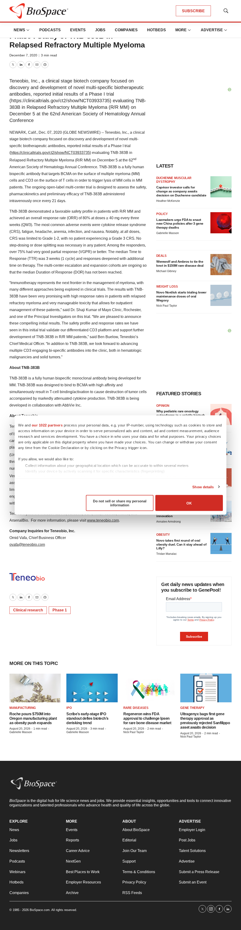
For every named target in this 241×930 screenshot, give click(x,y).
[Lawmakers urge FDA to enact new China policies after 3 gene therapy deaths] (221, 222)
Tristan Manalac (166, 553)
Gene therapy (192, 708)
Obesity (163, 534)
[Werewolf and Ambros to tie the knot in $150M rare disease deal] (221, 264)
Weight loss (167, 286)
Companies (126, 30)
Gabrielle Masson (167, 233)
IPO (69, 708)
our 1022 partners (47, 425)
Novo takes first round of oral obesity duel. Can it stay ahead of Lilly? (181, 544)
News (19, 30)
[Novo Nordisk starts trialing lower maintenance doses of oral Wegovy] (221, 295)
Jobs (100, 30)
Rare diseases (136, 708)
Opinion (162, 405)
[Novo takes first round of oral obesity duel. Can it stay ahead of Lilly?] (221, 543)
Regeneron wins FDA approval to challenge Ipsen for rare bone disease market (147, 718)
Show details (203, 487)
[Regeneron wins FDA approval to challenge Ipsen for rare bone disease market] (149, 688)
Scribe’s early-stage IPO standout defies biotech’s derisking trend (87, 718)
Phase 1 (59, 610)
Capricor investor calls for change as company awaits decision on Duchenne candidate (181, 191)
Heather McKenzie (168, 201)
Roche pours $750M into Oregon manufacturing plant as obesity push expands (33, 718)
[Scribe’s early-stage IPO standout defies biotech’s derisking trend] (92, 688)
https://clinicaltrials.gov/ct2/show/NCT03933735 (50, 153)
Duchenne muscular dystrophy (173, 180)
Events (78, 30)
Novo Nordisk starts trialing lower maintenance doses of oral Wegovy (181, 296)
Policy (162, 214)
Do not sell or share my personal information (119, 503)
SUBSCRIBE (193, 11)
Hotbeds (156, 30)
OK (189, 503)
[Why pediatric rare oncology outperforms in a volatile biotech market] (221, 414)
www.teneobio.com (103, 520)
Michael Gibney (166, 271)
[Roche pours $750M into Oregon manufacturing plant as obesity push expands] (35, 688)
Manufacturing (22, 708)
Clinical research (28, 610)
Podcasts (50, 30)
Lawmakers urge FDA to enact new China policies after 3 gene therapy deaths (179, 224)
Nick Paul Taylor (166, 305)
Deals (161, 256)
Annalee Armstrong (168, 521)
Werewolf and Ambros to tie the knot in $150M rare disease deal (180, 263)
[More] (28, 30)
